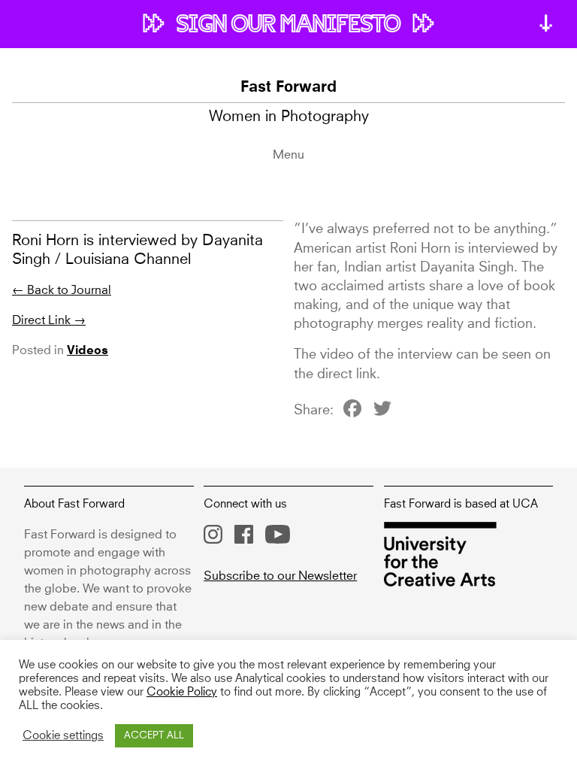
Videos (87, 351)
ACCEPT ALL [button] (154, 736)
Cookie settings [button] (63, 736)
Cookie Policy (182, 692)
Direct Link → (49, 320)
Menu (288, 155)
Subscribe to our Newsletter (280, 576)
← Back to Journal (61, 290)
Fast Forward (288, 87)
